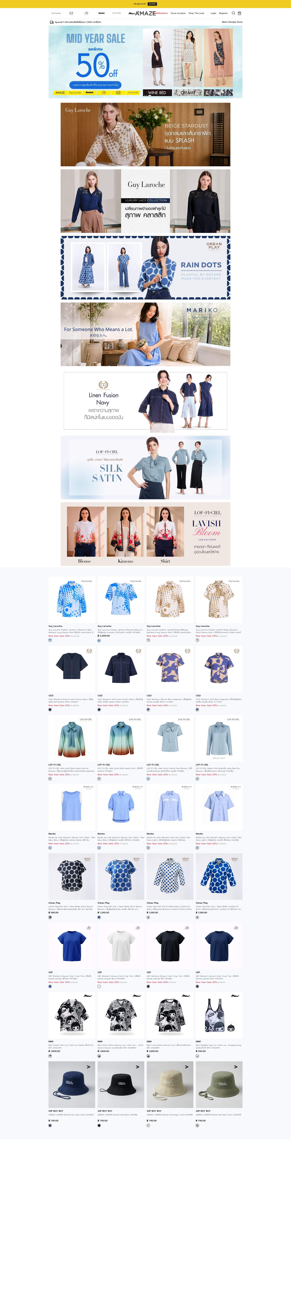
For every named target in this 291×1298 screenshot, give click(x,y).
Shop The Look (196, 13)
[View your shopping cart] (240, 13)
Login (213, 13)
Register (223, 13)
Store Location (178, 13)
